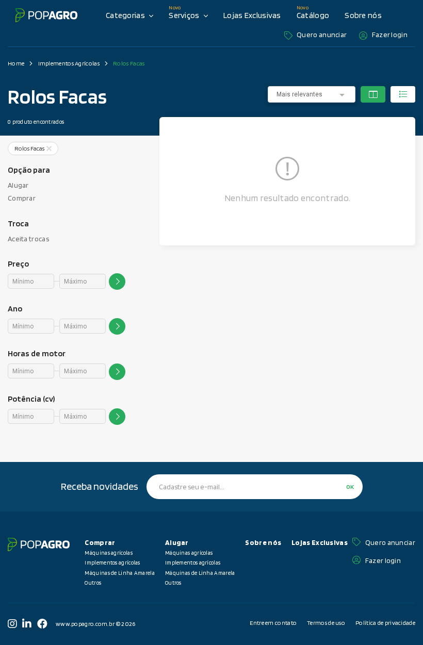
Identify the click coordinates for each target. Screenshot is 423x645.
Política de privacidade (385, 622)
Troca (18, 223)
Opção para (29, 170)
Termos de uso (326, 622)
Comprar (22, 198)
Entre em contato (273, 622)
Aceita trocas (28, 239)
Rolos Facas (128, 63)
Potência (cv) (31, 399)
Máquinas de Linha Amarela (120, 572)
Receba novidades (99, 486)
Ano (15, 308)
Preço (18, 264)
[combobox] (311, 94)
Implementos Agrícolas (69, 63)
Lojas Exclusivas (252, 15)
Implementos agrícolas (112, 562)
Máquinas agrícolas (108, 552)
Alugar (18, 185)
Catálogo (313, 15)
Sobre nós (363, 15)
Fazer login (390, 34)
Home (16, 63)
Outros (93, 582)
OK (350, 486)
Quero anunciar (322, 34)
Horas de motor (37, 353)
